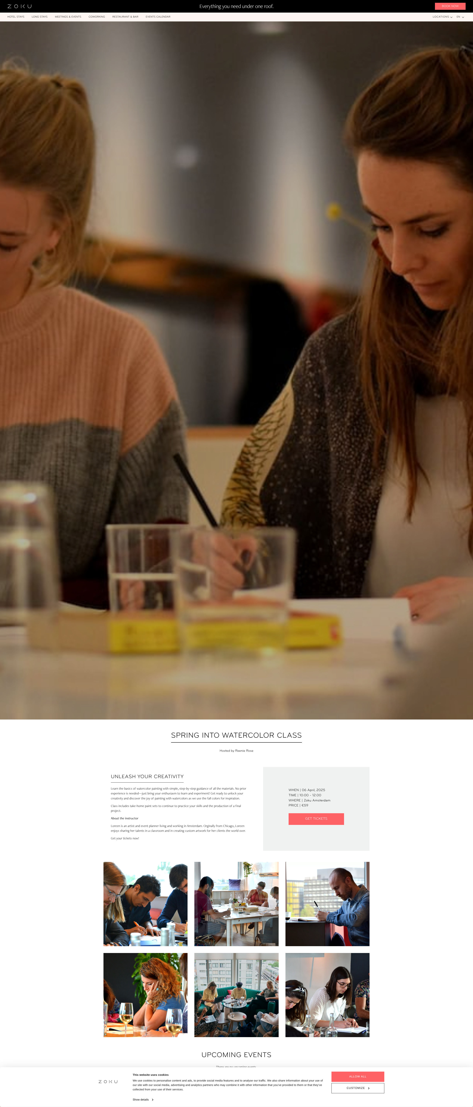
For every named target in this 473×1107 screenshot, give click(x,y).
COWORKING (97, 17)
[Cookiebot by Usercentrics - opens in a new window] (108, 1100)
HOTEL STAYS (15, 17)
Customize (356, 1088)
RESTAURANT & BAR (125, 17)
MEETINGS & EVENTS (68, 17)
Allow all (357, 1076)
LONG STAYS (40, 17)
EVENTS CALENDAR (158, 17)
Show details (141, 1099)
